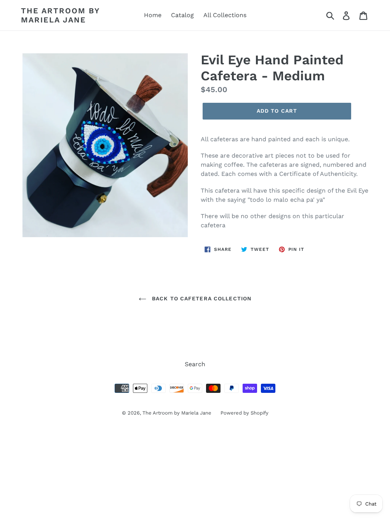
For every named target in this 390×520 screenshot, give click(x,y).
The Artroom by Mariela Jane (60, 15)
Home (152, 15)
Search (195, 364)
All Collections (224, 15)
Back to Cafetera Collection (200, 298)
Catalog (182, 15)
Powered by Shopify (245, 413)
